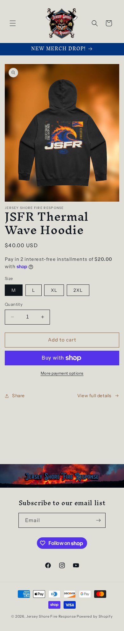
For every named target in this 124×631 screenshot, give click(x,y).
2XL (78, 290)
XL (54, 290)
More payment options (62, 373)
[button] (13, 23)
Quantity (14, 304)
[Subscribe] (98, 520)
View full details (94, 395)
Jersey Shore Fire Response (51, 616)
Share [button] (18, 395)
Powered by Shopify (95, 616)
